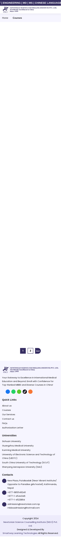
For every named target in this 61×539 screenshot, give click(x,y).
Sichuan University (11, 441)
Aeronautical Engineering (20, 318)
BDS (7, 125)
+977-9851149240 (17, 492)
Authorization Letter (12, 427)
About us (7, 405)
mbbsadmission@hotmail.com (24, 507)
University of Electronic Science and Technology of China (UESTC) (28, 456)
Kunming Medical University (16, 450)
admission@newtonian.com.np (24, 504)
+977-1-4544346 (16, 495)
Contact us (8, 418)
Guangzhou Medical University (18, 445)
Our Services (8, 414)
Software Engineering (18, 220)
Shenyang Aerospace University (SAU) (22, 466)
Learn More (13, 111)
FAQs (4, 423)
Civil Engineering (15, 172)
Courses (6, 410)
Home (5, 18)
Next (38, 351)
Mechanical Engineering (19, 267)
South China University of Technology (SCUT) (26, 462)
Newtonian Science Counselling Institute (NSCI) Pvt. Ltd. (30, 524)
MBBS (8, 85)
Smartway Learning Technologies (20, 533)
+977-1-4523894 (16, 499)
